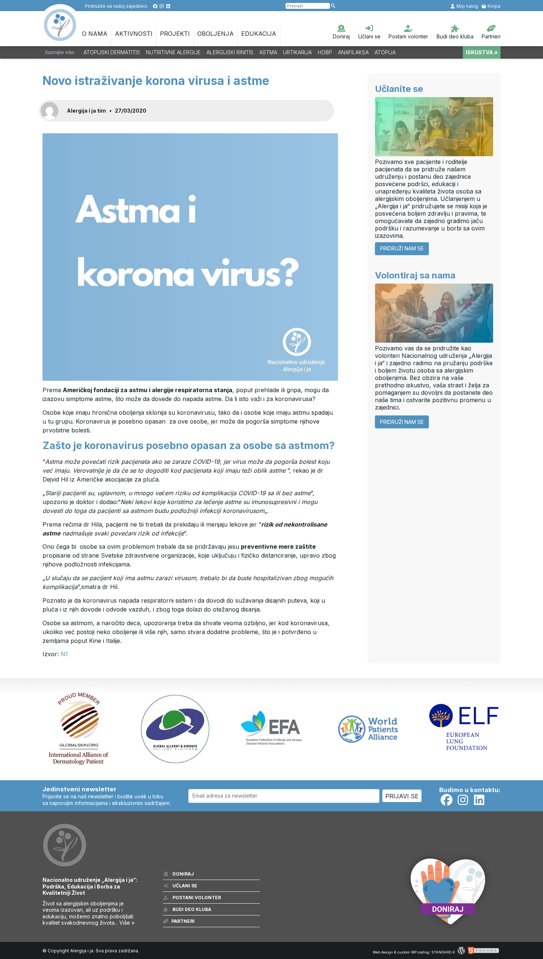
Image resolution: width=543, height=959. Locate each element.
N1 (64, 654)
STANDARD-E (443, 952)
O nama (94, 33)
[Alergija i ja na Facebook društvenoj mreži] (155, 6)
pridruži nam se (402, 248)
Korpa (493, 6)
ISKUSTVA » (482, 52)
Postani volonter (408, 36)
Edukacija (258, 33)
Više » (126, 922)
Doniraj (341, 36)
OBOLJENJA (215, 33)
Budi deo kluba (455, 36)
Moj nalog (466, 6)
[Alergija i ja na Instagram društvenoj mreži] (161, 6)
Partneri (491, 36)
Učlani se (369, 36)
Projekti (175, 33)
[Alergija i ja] (60, 37)
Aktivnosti (134, 33)
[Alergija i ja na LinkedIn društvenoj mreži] (168, 6)
